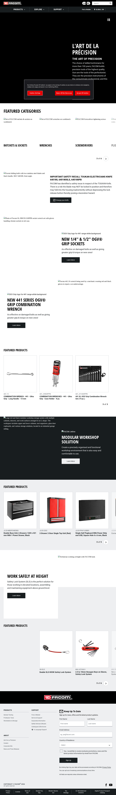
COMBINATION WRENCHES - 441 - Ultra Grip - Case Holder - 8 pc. (56, 397)
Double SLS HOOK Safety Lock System (55, 672)
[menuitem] (19, 9)
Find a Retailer (86, 9)
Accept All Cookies (82, 93)
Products (18, 9)
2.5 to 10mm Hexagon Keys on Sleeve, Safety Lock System (91, 673)
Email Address (64, 730)
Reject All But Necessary (64, 93)
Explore (38, 9)
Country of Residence (66, 740)
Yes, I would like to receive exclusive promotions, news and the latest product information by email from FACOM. (85, 752)
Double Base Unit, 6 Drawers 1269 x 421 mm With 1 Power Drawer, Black (20, 534)
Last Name (91, 719)
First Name (63, 719)
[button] (106, 785)
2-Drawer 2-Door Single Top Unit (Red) (55, 533)
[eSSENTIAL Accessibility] (86, 3)
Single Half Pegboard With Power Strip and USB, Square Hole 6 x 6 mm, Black (91, 534)
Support (58, 9)
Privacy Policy (106, 767)
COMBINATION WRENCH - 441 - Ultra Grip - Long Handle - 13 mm (19, 397)
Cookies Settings (35, 93)
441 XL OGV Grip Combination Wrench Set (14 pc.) (90, 397)
